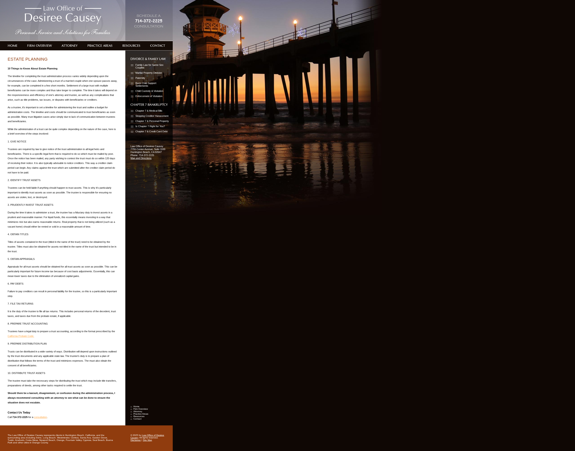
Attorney (137, 411)
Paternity (140, 78)
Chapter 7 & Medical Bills (148, 110)
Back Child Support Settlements (145, 84)
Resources (138, 416)
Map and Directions (141, 158)
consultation (40, 417)
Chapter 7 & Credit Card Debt (151, 131)
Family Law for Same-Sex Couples (149, 66)
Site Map (147, 440)
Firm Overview (140, 409)
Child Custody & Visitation (149, 91)
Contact (137, 419)
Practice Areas (140, 414)
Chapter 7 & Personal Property (152, 121)
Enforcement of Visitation (148, 96)
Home (136, 406)
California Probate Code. (21, 336)
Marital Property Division (148, 72)
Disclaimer (135, 440)
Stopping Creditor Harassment (151, 116)
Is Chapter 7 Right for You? (150, 126)
